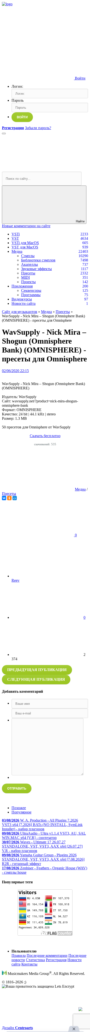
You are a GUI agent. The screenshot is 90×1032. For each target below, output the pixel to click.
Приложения (22, 286)
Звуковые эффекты (36, 269)
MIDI (25, 277)
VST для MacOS (25, 247)
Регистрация (56, 960)
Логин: (17, 86)
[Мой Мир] (14, 498)
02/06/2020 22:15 (15, 371)
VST (15, 238)
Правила (19, 955)
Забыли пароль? (38, 128)
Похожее (19, 808)
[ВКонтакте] (4, 498)
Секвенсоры (31, 290)
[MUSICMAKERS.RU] (7, 4)
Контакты (29, 964)
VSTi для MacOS (25, 243)
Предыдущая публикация (37, 670)
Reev (15, 580)
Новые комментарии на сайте (26, 226)
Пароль (18, 100)
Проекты (28, 282)
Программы (31, 295)
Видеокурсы (22, 299)
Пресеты (28, 273)
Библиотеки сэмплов (38, 260)
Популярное (21, 812)
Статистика (35, 960)
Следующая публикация (36, 679)
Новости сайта (24, 303)
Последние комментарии (47, 955)
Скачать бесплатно (45, 436)
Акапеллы (29, 264)
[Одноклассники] (9, 498)
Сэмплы (28, 256)
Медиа (17, 251)
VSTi (16, 234)
